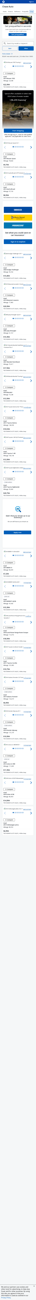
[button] (34, 1286)
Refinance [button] (17, 11)
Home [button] (5, 11)
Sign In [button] (31, 2)
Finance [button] (10, 11)
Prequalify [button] (25, 11)
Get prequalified (17, 34)
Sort (9, 48)
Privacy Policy (6, 1298)
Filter (26, 48)
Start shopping (18, 131)
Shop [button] (31, 11)
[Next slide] (31, 66)
